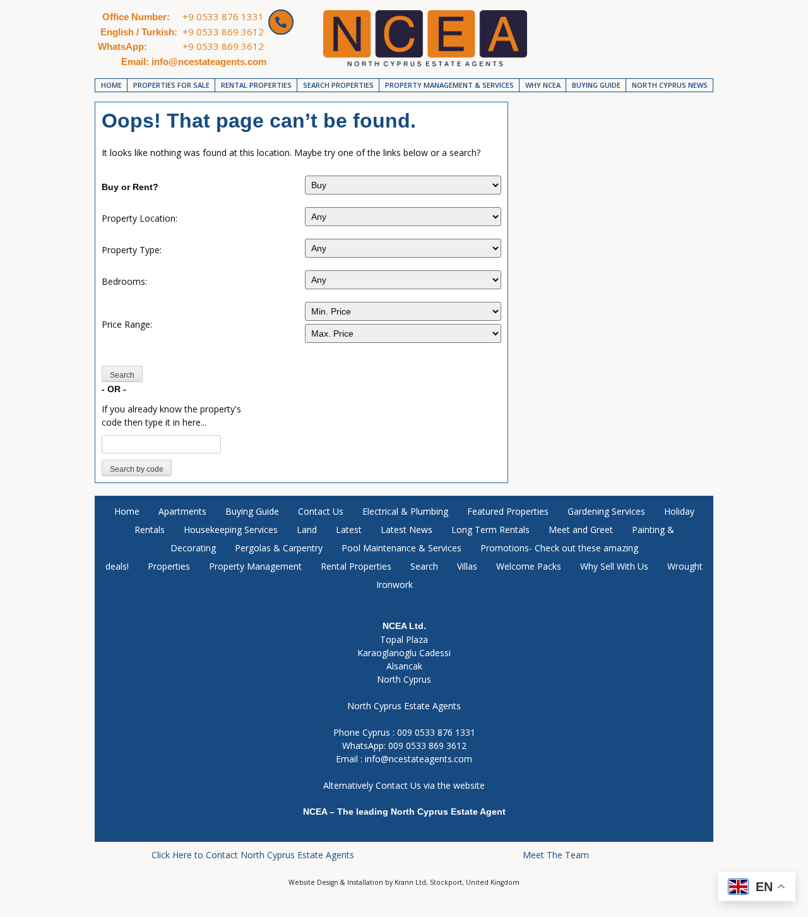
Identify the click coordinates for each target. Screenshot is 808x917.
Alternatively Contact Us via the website (404, 785)
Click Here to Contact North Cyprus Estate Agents (253, 855)
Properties (169, 566)
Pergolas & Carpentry (279, 548)
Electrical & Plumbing (405, 511)
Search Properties (338, 85)
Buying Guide (596, 85)
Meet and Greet (581, 530)
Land (307, 530)
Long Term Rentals (490, 530)
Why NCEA (543, 85)
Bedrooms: (124, 281)
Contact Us (320, 511)
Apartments (182, 511)
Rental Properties (256, 85)
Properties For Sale (171, 85)
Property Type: (132, 250)
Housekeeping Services (231, 530)
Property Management (255, 566)
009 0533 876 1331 (436, 732)
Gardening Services (606, 511)
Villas (467, 566)
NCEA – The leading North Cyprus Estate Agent (404, 811)
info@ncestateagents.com (418, 759)
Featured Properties (508, 511)
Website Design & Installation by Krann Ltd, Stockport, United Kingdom (404, 882)
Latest (349, 530)
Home (111, 85)
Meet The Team (556, 855)
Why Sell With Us (614, 566)
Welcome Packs (528, 566)
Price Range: (127, 324)
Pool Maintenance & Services (401, 548)
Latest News (406, 530)
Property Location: (139, 218)
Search (424, 566)
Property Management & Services (449, 85)
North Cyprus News (670, 85)
